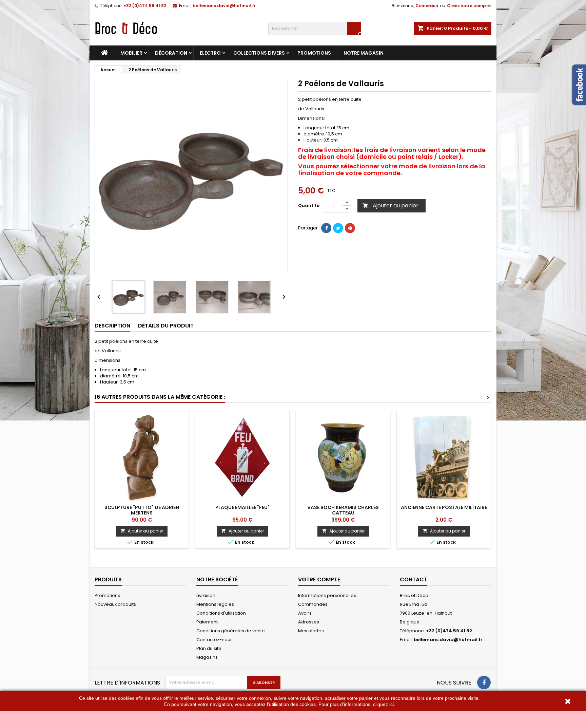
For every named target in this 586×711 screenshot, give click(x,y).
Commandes (313, 604)
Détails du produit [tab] (166, 326)
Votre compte (319, 579)
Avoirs (305, 613)
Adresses (308, 622)
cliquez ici (383, 704)
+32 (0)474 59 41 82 (144, 5)
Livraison (205, 595)
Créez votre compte (469, 5)
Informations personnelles (327, 595)
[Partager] (326, 228)
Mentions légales (215, 604)
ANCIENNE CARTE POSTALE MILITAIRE (444, 507)
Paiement (207, 622)
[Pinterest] (350, 228)
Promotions (314, 53)
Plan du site (208, 648)
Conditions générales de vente (230, 631)
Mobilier (131, 53)
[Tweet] (338, 228)
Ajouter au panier (390, 205)
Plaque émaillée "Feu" (242, 507)
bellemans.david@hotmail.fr (224, 5)
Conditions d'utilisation (221, 613)
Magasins (207, 657)
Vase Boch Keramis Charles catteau (343, 510)
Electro (210, 53)
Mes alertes (311, 631)
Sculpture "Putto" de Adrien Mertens (141, 510)
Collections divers (259, 53)
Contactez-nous (214, 639)
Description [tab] (112, 326)
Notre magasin (364, 53)
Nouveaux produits (115, 604)
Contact (413, 579)
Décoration (171, 53)
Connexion (426, 5)
